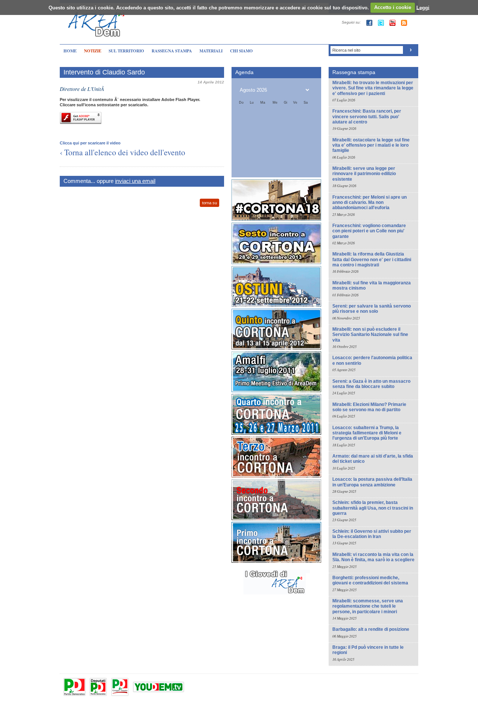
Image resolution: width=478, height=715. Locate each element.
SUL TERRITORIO (126, 51)
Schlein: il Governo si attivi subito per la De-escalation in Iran (371, 534)
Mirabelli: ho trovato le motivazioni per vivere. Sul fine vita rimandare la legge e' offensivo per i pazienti (372, 88)
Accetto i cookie (392, 7)
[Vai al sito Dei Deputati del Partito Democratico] (98, 687)
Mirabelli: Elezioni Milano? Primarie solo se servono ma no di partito (369, 407)
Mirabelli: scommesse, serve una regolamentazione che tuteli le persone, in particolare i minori (367, 606)
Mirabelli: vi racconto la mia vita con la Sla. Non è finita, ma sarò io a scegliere (373, 557)
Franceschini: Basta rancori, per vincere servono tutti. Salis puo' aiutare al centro (366, 117)
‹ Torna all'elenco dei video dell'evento (122, 152)
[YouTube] (392, 23)
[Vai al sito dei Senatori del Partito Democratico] (120, 687)
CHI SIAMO (241, 51)
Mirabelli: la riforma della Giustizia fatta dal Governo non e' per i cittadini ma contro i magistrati (371, 259)
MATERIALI (211, 51)
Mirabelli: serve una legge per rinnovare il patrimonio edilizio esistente (364, 174)
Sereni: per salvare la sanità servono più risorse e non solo (371, 308)
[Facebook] (369, 23)
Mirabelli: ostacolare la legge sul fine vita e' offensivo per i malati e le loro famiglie (371, 145)
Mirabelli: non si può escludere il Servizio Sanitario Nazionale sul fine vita (370, 335)
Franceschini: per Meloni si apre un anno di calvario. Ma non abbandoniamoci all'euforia (369, 203)
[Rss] (404, 23)
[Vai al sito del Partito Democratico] (74, 687)
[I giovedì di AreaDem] (276, 594)
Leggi (422, 7)
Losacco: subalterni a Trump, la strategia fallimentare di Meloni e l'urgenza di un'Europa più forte (366, 433)
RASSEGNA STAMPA (172, 51)
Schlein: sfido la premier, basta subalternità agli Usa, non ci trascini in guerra (372, 508)
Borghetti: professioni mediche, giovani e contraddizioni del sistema (370, 580)
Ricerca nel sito (346, 50)
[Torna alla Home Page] (97, 20)
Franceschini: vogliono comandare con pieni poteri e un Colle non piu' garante (369, 231)
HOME (70, 51)
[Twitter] (381, 23)
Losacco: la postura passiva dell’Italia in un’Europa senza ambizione (372, 482)
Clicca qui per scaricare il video (90, 143)
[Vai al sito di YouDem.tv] (158, 687)
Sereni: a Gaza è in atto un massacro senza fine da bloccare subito (371, 384)
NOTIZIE (92, 51)
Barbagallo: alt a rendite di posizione (370, 629)
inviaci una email (135, 181)
